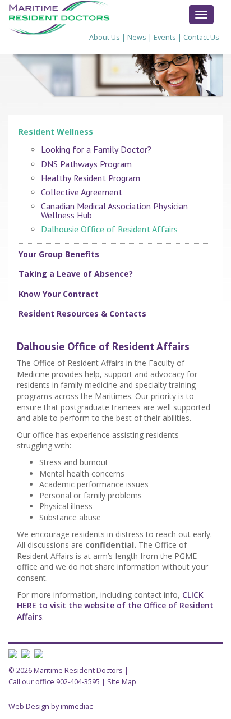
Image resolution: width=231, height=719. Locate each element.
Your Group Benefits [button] (59, 254)
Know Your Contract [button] (59, 293)
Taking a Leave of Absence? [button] (76, 273)
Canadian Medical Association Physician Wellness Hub (114, 210)
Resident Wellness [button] (56, 131)
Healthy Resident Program (90, 178)
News (136, 37)
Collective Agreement (81, 192)
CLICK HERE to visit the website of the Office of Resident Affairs (115, 605)
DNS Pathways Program (86, 164)
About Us (104, 37)
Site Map (121, 681)
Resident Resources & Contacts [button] (82, 313)
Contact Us (201, 37)
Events (165, 37)
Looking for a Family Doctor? (96, 149)
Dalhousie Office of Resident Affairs (109, 229)
